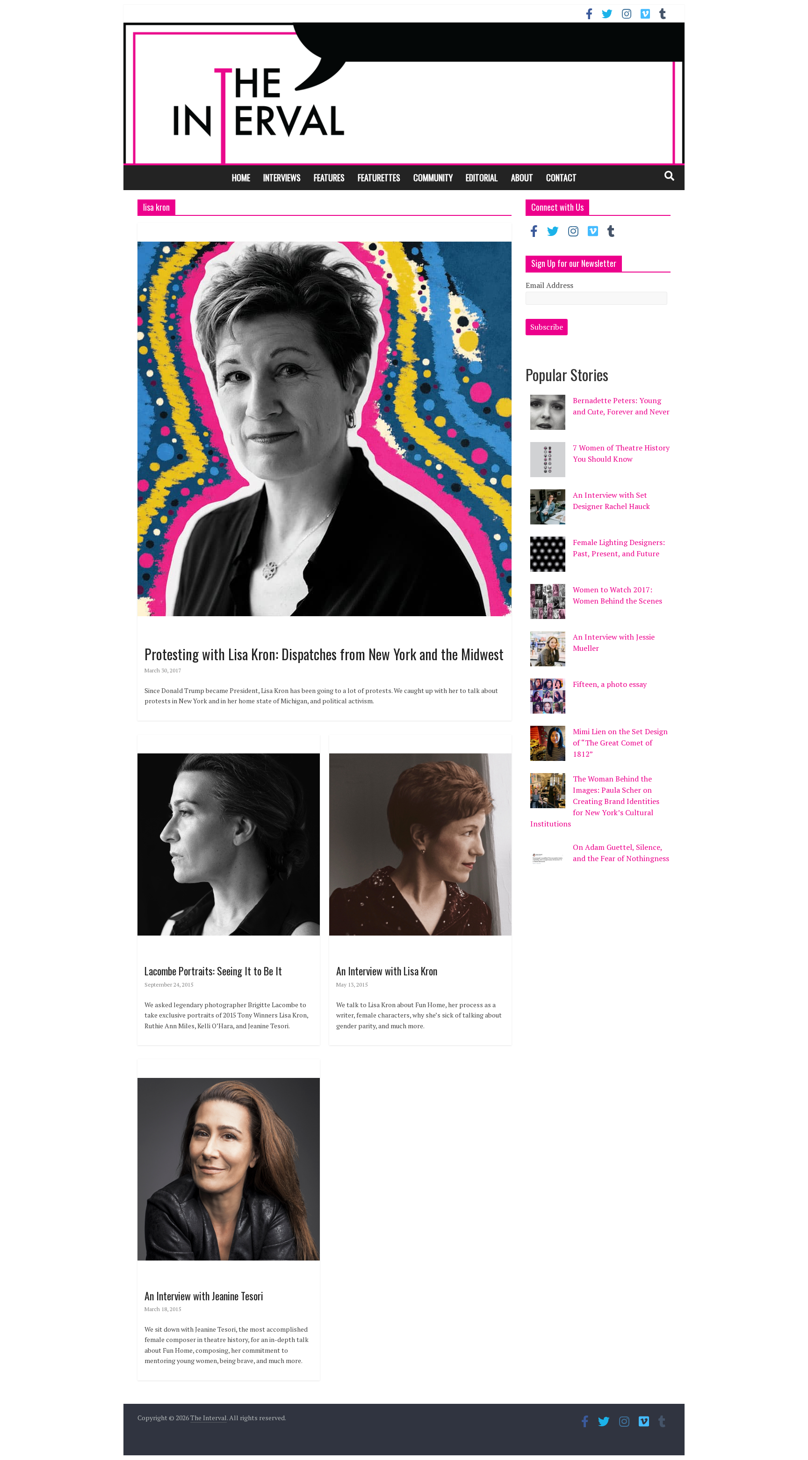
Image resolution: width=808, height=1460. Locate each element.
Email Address (549, 285)
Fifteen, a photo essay (610, 684)
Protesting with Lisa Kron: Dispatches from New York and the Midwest (324, 653)
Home (241, 177)
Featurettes (379, 177)
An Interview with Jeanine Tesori (203, 1295)
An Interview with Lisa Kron (386, 970)
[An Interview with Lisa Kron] (420, 740)
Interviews (282, 177)
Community (433, 177)
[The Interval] (404, 92)
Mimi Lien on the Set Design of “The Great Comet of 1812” (620, 742)
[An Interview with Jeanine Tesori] (228, 1065)
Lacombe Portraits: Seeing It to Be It (213, 970)
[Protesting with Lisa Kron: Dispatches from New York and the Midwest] (324, 228)
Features (329, 177)
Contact (561, 177)
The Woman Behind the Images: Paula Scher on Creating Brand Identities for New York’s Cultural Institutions (594, 801)
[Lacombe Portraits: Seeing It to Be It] (228, 740)
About (522, 177)
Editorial (482, 177)
